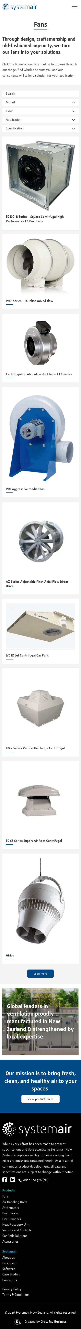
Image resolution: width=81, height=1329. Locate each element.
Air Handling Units (14, 1202)
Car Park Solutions (14, 1236)
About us (8, 1257)
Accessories (10, 1241)
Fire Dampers (11, 1219)
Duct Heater (10, 1213)
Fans (5, 1196)
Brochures (9, 1263)
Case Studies (11, 1274)
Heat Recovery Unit (15, 1224)
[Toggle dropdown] (73, 102)
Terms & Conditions (15, 1294)
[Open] (74, 7)
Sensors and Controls (16, 1230)
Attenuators (10, 1207)
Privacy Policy (12, 1289)
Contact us (9, 1280)
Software (8, 1269)
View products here (40, 1099)
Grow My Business (53, 1321)
